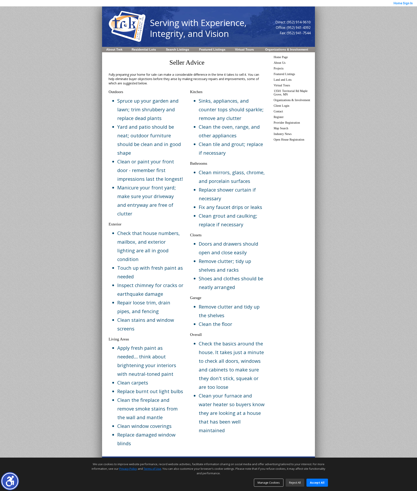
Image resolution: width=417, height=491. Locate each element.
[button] (10, 481)
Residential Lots (144, 49)
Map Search (281, 128)
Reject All (295, 482)
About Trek (114, 49)
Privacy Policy (128, 469)
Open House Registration (289, 139)
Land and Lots (282, 79)
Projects (278, 68)
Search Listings (177, 49)
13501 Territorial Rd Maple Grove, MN (291, 92)
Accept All (317, 482)
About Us (279, 62)
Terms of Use (152, 469)
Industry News (282, 134)
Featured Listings (212, 49)
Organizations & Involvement (286, 49)
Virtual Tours (244, 49)
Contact (278, 111)
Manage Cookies (269, 482)
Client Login (281, 105)
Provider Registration (287, 122)
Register (279, 117)
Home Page (281, 57)
